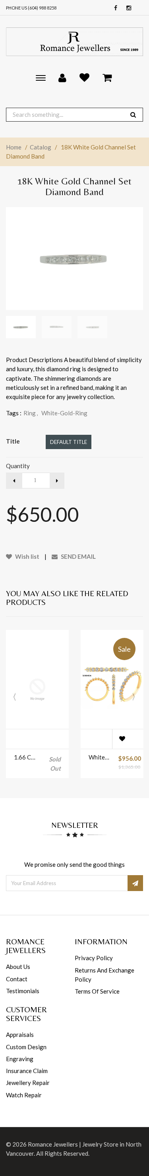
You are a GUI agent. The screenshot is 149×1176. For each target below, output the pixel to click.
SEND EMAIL (78, 556)
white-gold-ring (64, 413)
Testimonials (22, 990)
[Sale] (112, 689)
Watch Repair (24, 1095)
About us (18, 966)
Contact (16, 978)
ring (30, 413)
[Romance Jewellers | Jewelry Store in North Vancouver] (74, 41)
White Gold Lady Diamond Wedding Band (99, 757)
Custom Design (26, 1046)
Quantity (18, 465)
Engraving (19, 1058)
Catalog (40, 147)
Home (13, 147)
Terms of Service (97, 991)
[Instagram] (126, 8)
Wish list (26, 556)
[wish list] (122, 739)
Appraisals (20, 1034)
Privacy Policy (94, 957)
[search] (133, 115)
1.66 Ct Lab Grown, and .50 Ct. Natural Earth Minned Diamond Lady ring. (25, 757)
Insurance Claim (27, 1070)
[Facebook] (113, 8)
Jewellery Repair (28, 1082)
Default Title (68, 442)
